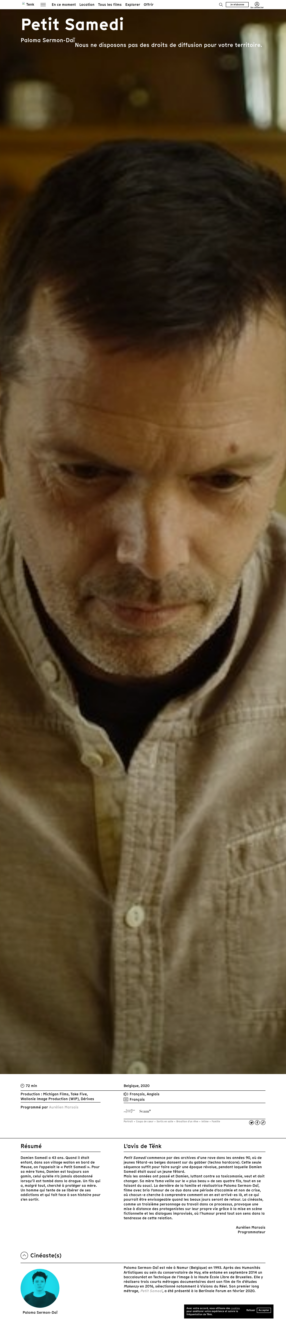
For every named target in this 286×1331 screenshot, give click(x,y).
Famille (215, 1121)
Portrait (129, 1121)
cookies (235, 1308)
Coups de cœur (144, 1121)
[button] (221, 5)
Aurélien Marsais (64, 1107)
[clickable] (129, 1111)
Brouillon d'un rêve (187, 1121)
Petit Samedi (151, 1290)
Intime (205, 1121)
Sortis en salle (165, 1121)
